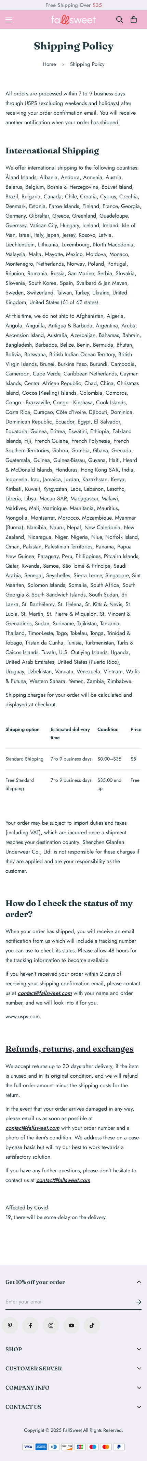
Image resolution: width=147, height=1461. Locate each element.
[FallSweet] (73, 19)
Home (49, 64)
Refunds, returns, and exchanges (69, 1049)
